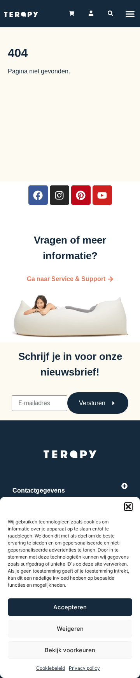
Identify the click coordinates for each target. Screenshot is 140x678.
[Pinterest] (81, 195)
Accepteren (70, 607)
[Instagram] (59, 195)
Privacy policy (84, 668)
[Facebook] (38, 195)
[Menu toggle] (130, 14)
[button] (128, 507)
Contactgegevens (38, 490)
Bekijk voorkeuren (70, 650)
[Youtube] (102, 195)
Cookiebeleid (50, 668)
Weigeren (70, 628)
